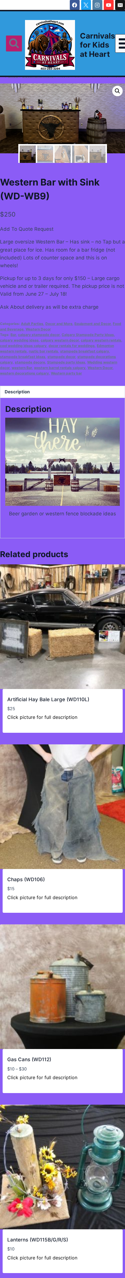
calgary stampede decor (39, 334)
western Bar (22, 368)
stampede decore (30, 362)
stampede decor (61, 357)
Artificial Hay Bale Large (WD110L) (48, 699)
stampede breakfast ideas (22, 357)
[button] (117, 91)
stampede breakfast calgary (84, 351)
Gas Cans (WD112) (29, 1059)
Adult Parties (32, 323)
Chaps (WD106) (26, 879)
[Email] (120, 5)
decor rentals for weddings (72, 345)
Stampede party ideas (66, 362)
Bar (13, 334)
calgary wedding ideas (19, 340)
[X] (86, 5)
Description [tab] (17, 392)
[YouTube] (109, 5)
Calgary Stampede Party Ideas (88, 334)
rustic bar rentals (43, 351)
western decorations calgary (24, 373)
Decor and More (58, 323)
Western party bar (66, 373)
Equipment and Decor (92, 323)
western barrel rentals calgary (59, 368)
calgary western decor (60, 340)
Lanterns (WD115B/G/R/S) (37, 1240)
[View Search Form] (14, 43)
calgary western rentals (101, 340)
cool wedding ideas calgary (23, 345)
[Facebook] (75, 5)
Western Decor (38, 329)
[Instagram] (97, 5)
